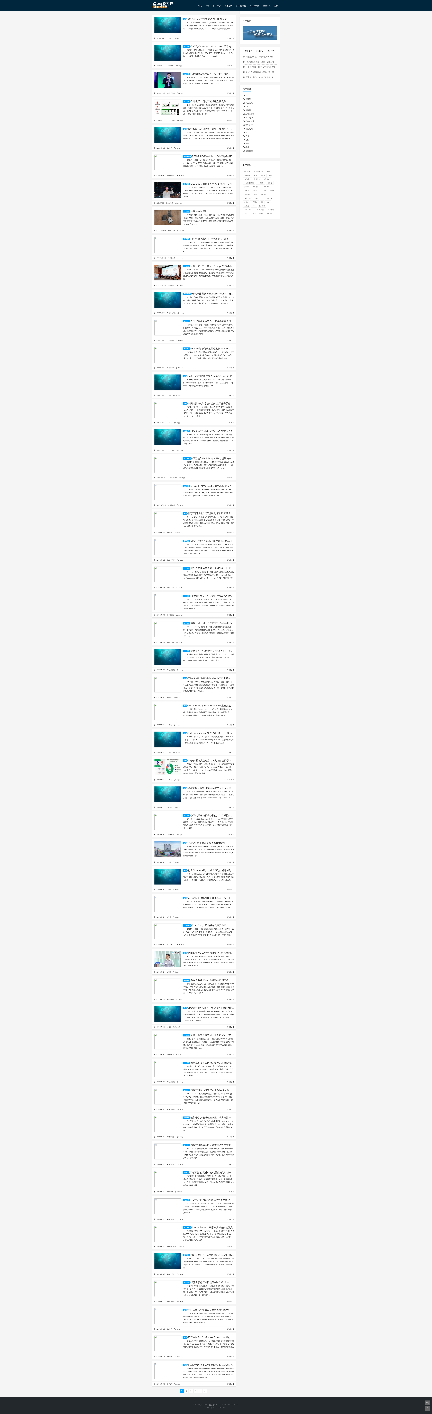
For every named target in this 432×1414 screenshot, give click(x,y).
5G (262, 202)
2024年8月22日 (160, 1356)
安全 (255, 175)
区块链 (264, 190)
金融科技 (267, 6)
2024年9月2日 (160, 1054)
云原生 (248, 95)
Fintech (261, 183)
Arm (268, 171)
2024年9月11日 (160, 752)
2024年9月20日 (160, 670)
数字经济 (217, 6)
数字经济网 (213, 1405)
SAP (268, 202)
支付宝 (246, 187)
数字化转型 (241, 6)
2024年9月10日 (160, 780)
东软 (245, 213)
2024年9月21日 (160, 587)
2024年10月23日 (160, 477)
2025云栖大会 (258, 171)
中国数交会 (268, 198)
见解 (276, 6)
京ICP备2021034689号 (216, 1408)
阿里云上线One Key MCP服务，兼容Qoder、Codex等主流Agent (261, 77)
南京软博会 (260, 210)
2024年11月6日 (160, 340)
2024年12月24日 (160, 230)
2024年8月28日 (160, 1164)
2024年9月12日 (160, 725)
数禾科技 (262, 206)
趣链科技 (257, 179)
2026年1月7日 (159, 66)
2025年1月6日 (159, 203)
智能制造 (249, 129)
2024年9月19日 (160, 697)
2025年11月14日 (160, 93)
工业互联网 (254, 6)
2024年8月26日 (160, 1329)
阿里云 (263, 175)
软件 (247, 147)
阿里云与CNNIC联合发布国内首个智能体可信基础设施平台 (261, 67)
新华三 (261, 213)
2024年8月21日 (160, 1384)
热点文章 (259, 51)
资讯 (207, 6)
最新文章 (248, 51)
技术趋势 (228, 6)
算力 (247, 132)
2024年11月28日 (160, 258)
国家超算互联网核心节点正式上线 (259, 56)
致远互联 (258, 198)
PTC (254, 206)
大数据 (186, 1172)
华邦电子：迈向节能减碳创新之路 (208, 101)
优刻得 (246, 190)
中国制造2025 (249, 183)
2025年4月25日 (160, 148)
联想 (255, 194)
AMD (246, 202)
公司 (247, 106)
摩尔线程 (271, 210)
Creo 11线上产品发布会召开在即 (209, 925)
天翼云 (246, 206)
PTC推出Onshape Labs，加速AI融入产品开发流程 (261, 62)
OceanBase (248, 210)
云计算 (248, 99)
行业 (247, 136)
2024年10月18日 (160, 505)
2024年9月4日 (160, 999)
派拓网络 (255, 187)
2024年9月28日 (160, 560)
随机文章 (271, 51)
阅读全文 (230, 38)
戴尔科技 (247, 194)
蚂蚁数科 (255, 190)
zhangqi (177, 38)
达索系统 (254, 202)
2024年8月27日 (160, 1274)
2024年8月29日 (160, 1082)
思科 (270, 175)
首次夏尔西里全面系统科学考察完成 (209, 980)
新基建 (272, 190)
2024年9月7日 (160, 835)
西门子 (269, 213)
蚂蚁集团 (264, 194)
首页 (200, 6)
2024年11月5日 (160, 395)
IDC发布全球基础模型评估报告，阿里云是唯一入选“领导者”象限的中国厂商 (261, 72)
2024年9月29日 (160, 532)
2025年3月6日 (160, 175)
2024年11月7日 (160, 313)
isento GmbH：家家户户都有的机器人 (212, 1227)
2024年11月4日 (160, 423)
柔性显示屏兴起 (199, 211)
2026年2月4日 (160, 38)
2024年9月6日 (160, 889)
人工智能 (186, 431)
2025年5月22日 (160, 120)
